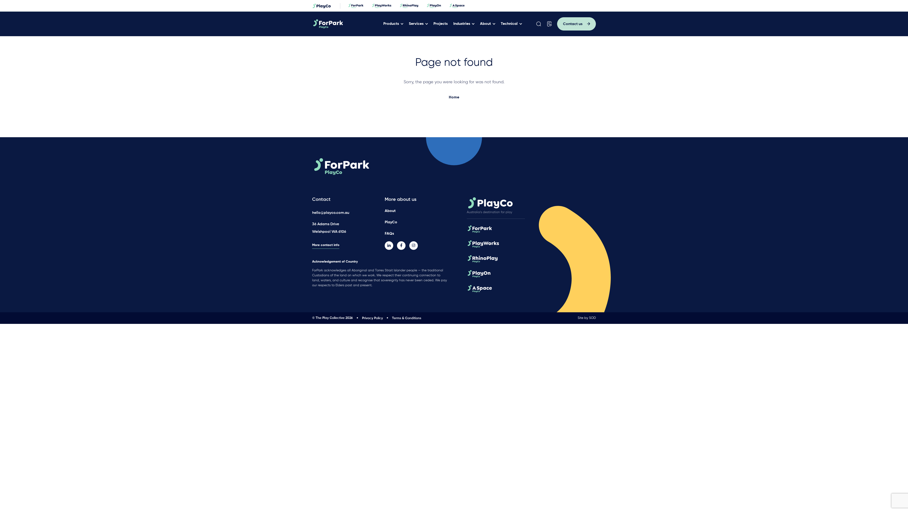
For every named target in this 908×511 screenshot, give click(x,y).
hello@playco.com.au (330, 213)
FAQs (389, 234)
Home (454, 97)
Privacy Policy (372, 318)
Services (416, 24)
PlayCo (391, 222)
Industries (461, 24)
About (485, 24)
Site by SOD (587, 318)
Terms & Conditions (406, 318)
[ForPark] (346, 24)
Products (391, 24)
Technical (509, 24)
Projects (440, 24)
